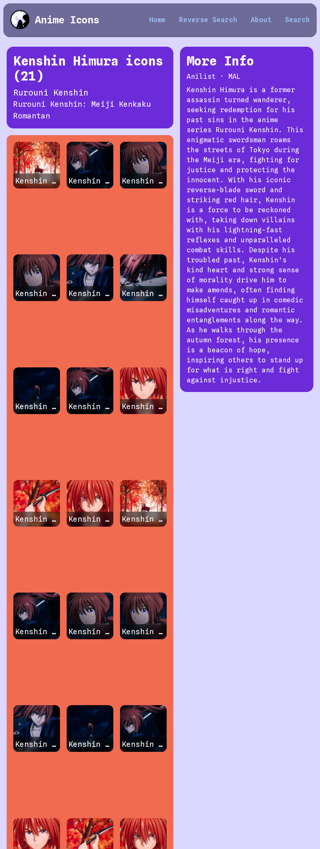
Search (297, 20)
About (261, 20)
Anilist (201, 76)
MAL (234, 76)
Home (157, 20)
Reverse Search (208, 20)
